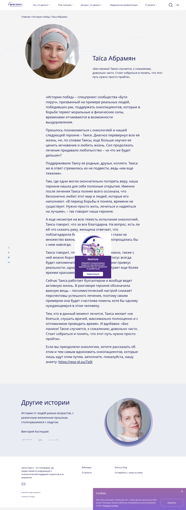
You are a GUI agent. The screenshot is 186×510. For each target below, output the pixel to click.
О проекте (87, 472)
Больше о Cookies (110, 505)
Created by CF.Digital (28, 496)
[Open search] (171, 5)
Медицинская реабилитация (123, 5)
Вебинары (87, 467)
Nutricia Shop (121, 467)
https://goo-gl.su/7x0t (75, 361)
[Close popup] (182, 491)
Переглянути (93, 274)
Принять (172, 502)
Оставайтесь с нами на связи (129, 472)
